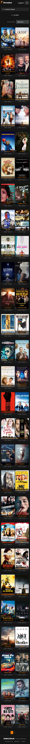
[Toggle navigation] (27, 3)
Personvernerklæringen (20, 738)
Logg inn (21, 3)
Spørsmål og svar (9, 741)
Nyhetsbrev (17, 741)
